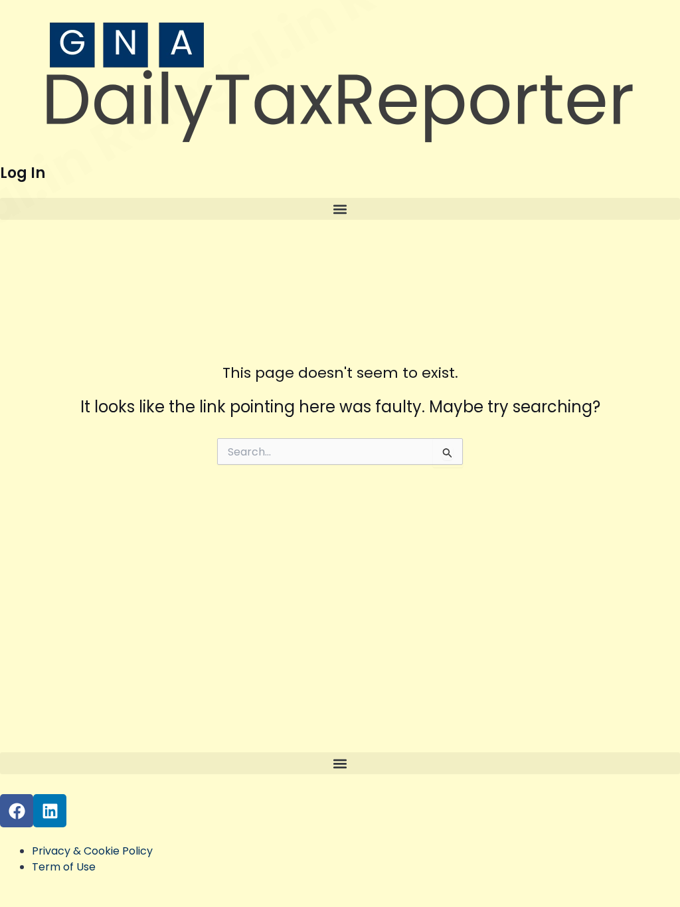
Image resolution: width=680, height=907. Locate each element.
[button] (340, 209)
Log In (22, 173)
